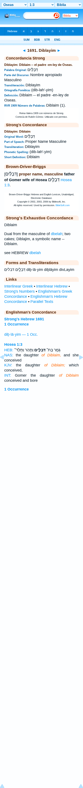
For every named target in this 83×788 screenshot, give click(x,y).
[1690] (5, 367)
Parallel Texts (41, 301)
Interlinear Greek (18, 286)
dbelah (56, 234)
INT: (7, 375)
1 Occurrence (16, 389)
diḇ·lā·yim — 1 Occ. (21, 334)
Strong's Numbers (19, 291)
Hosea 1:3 (13, 344)
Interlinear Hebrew (51, 286)
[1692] (77, 367)
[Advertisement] (41, 442)
